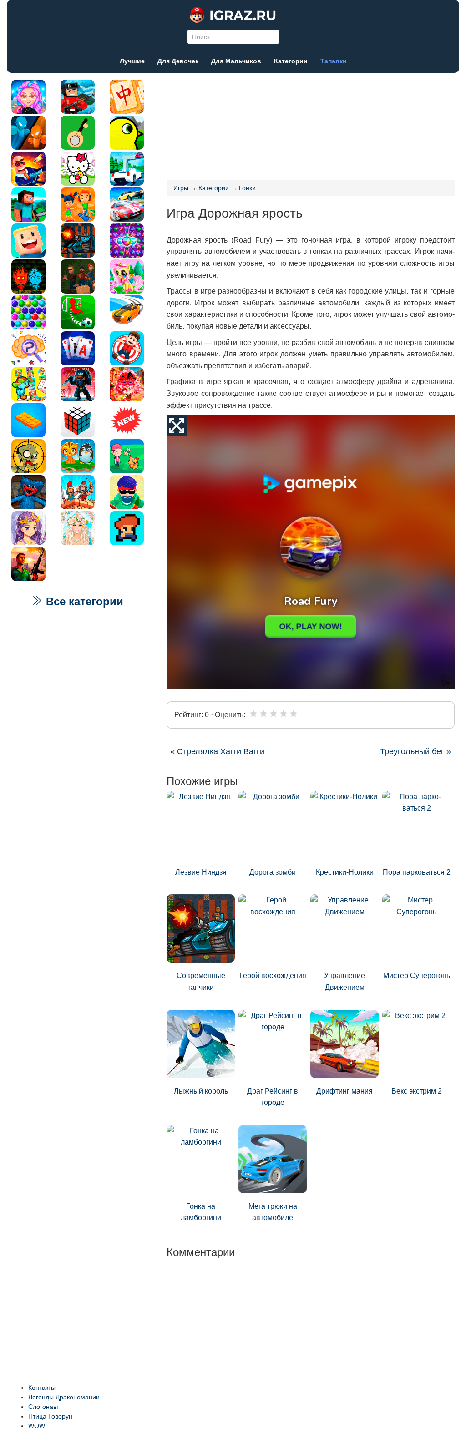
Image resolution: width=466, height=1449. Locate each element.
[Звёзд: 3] (273, 713)
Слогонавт (43, 1406)
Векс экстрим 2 (416, 1091)
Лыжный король (201, 1091)
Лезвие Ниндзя (201, 872)
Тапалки (333, 61)
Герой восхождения (272, 975)
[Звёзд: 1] (253, 713)
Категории (291, 61)
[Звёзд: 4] (283, 713)
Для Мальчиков (236, 61)
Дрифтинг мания (344, 1091)
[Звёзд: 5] (293, 713)
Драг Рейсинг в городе (272, 1097)
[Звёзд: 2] (263, 713)
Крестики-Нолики (345, 872)
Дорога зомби (272, 872)
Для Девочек (177, 61)
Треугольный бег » (415, 751)
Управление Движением (344, 981)
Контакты (42, 1387)
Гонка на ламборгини (201, 1212)
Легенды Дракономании (64, 1397)
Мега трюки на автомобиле (272, 1212)
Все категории (83, 601)
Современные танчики (201, 981)
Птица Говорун (50, 1416)
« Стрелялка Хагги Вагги (217, 751)
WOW (36, 1425)
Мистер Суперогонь (416, 975)
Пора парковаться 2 (417, 872)
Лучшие (132, 61)
